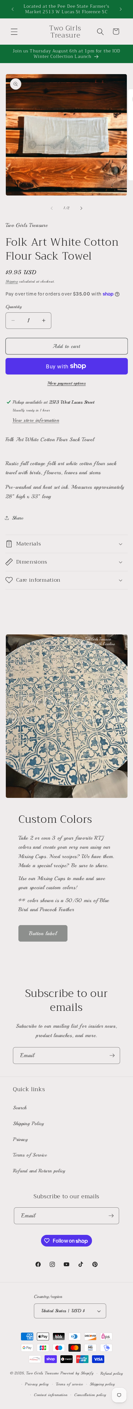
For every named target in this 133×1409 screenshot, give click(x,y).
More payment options (66, 383)
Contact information (50, 1394)
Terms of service (69, 1384)
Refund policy (111, 1373)
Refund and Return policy (39, 1171)
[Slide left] (52, 208)
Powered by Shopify (77, 1373)
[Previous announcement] (12, 9)
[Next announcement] (121, 9)
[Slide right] (81, 208)
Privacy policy (37, 1384)
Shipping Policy (28, 1123)
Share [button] (18, 518)
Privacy (20, 1139)
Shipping (11, 281)
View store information (36, 420)
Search (20, 1107)
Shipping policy (102, 1384)
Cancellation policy (90, 1394)
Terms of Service (30, 1155)
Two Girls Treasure (43, 1373)
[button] (14, 31)
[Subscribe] (112, 1055)
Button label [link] (43, 933)
